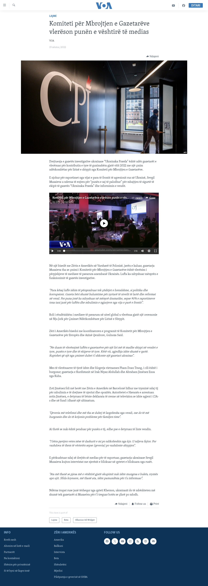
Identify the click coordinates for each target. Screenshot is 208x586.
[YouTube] (173, 5)
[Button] (152, 56)
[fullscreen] (155, 251)
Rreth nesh (10, 540)
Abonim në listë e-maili (17, 546)
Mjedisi (58, 571)
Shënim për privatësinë (17, 564)
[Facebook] (184, 5)
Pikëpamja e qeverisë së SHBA (71, 577)
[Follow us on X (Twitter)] (115, 541)
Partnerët (9, 552)
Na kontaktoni (12, 558)
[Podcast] (146, 541)
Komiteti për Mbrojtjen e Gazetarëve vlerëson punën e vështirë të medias (99, 197)
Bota (56, 558)
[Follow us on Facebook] (107, 541)
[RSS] (138, 541)
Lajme (53, 16)
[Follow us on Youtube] (122, 541)
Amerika (59, 540)
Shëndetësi (60, 564)
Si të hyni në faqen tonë (17, 571)
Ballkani (58, 546)
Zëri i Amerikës (64, 202)
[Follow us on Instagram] (130, 541)
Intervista (59, 552)
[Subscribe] (153, 541)
